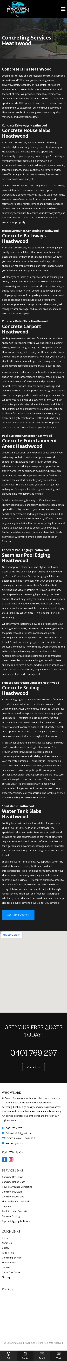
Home (5, 1238)
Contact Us (33, 1067)
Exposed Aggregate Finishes (17, 1221)
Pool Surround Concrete (14, 1211)
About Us (7, 1242)
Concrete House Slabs (13, 1181)
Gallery (5, 1247)
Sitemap (6, 1277)
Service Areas (9, 1262)
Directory (33, 1346)
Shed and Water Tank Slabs (16, 1201)
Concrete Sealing (11, 1216)
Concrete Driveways (12, 1177)
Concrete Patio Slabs (13, 1196)
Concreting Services (12, 1257)
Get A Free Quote (11, 1272)
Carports (6, 1206)
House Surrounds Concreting (17, 1186)
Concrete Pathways (12, 1191)
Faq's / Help (8, 1252)
